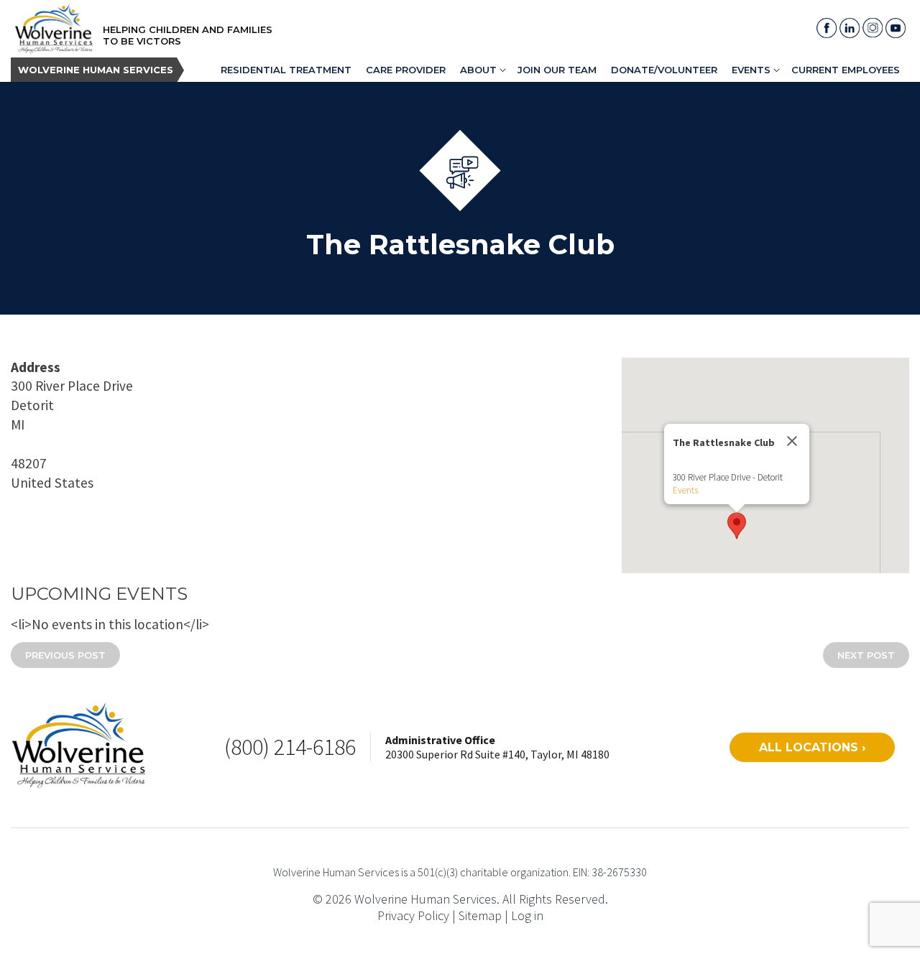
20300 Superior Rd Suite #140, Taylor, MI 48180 (497, 754)
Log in (527, 915)
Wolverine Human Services (95, 69)
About (478, 69)
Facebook (826, 28)
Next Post (866, 655)
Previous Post (65, 655)
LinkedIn (850, 28)
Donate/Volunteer (664, 69)
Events (751, 69)
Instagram (872, 28)
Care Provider (406, 69)
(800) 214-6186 (290, 747)
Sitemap (480, 915)
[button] (736, 525)
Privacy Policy (413, 915)
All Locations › (812, 747)
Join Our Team (557, 69)
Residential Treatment (286, 69)
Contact (867, 94)
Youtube (896, 28)
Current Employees (845, 69)
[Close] (792, 441)
